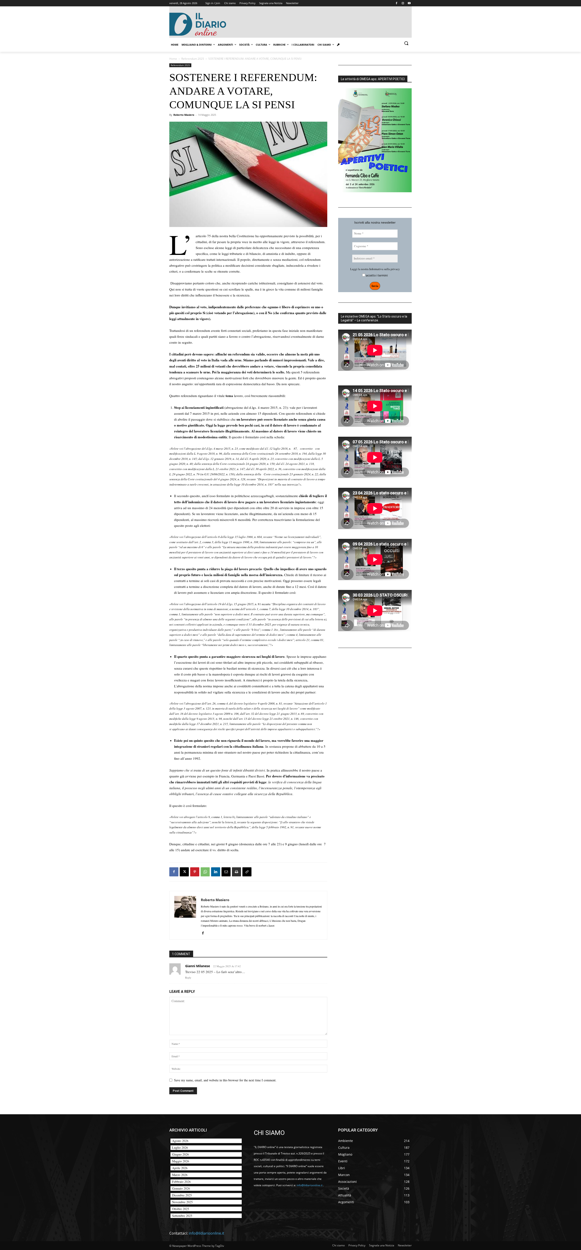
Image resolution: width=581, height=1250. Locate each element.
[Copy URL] (246, 871)
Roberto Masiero (183, 114)
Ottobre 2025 (180, 1209)
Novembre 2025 (182, 1202)
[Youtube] (409, 3)
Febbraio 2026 (181, 1181)
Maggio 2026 (180, 1161)
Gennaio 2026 (181, 1188)
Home (173, 59)
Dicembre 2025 (182, 1195)
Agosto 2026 (180, 1141)
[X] (184, 871)
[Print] (236, 871)
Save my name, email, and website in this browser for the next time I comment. (225, 1080)
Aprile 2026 (179, 1168)
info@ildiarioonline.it (206, 1233)
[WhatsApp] (205, 871)
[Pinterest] (194, 871)
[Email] (226, 871)
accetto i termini (376, 275)
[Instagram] (402, 3)
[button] (406, 43)
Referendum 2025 (192, 59)
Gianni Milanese (197, 966)
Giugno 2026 (180, 1154)
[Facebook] (396, 3)
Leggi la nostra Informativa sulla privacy (375, 269)
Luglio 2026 (180, 1147)
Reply (188, 977)
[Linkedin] (215, 871)
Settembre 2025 (182, 1215)
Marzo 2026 (179, 1175)
